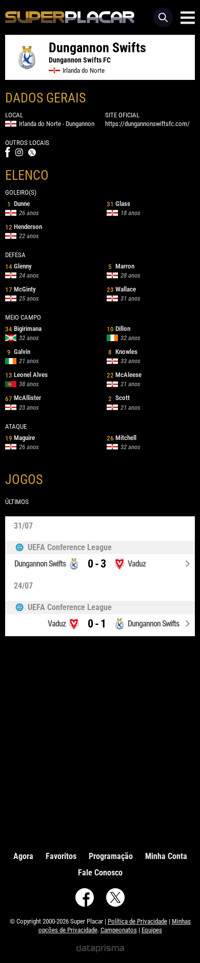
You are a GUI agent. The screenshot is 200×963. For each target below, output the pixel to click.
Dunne (18, 203)
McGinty (20, 289)
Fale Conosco (100, 872)
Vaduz (137, 564)
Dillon (118, 328)
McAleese (124, 375)
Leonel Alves (26, 375)
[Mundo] (100, 547)
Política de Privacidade (137, 921)
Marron (121, 266)
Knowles (122, 351)
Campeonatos (119, 930)
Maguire (20, 438)
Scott (119, 398)
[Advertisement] (100, 741)
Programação (111, 856)
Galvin (18, 351)
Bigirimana (23, 328)
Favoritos (61, 856)
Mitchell (121, 438)
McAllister (23, 398)
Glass (118, 203)
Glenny (18, 266)
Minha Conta (166, 856)
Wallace (121, 289)
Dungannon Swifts (40, 564)
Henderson (23, 227)
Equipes (152, 930)
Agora (23, 856)
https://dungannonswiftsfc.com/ (147, 124)
